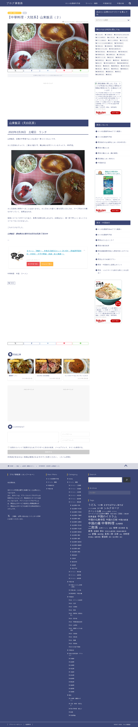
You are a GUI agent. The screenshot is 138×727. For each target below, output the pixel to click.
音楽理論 (73, 715)
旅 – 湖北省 (73, 637)
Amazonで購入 (47, 264)
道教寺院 (100, 71)
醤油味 (110, 71)
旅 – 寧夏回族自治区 (76, 621)
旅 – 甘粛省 (73, 606)
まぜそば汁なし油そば (122, 34)
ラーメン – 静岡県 (75, 578)
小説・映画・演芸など (76, 704)
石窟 (99, 68)
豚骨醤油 (125, 68)
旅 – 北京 (73, 603)
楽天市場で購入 (33, 264)
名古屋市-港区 (76, 538)
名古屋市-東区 (76, 535)
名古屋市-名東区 (77, 522)
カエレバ (37, 260)
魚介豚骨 (100, 74)
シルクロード (122, 37)
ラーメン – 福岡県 (75, 575)
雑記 (17, 466)
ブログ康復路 (14, 3)
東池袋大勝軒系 (123, 63)
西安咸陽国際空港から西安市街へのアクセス (113, 252)
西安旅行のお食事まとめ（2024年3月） (112, 142)
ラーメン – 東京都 (75, 571)
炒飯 (107, 66)
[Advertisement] (48, 100)
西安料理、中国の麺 (76, 593)
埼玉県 (72, 668)
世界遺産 (119, 46)
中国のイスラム (102, 48)
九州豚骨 (111, 54)
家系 (117, 60)
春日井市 (74, 561)
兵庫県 (72, 665)
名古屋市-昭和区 (77, 532)
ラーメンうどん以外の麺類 (104, 43)
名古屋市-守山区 (77, 528)
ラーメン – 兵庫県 (75, 492)
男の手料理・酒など (76, 708)
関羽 (119, 71)
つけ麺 (109, 34)
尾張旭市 (74, 555)
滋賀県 (72, 685)
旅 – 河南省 (73, 633)
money (71, 478)
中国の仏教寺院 (116, 48)
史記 (111, 57)
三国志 (100, 46)
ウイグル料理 (101, 37)
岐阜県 (72, 678)
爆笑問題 (116, 66)
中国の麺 (123, 51)
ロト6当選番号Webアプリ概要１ (110, 131)
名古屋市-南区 (76, 518)
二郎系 (121, 54)
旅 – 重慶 (73, 640)
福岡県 (72, 688)
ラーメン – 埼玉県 (75, 495)
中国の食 (120, 3)
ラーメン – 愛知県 (75, 502)
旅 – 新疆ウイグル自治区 (76, 629)
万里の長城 (119, 43)
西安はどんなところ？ (106, 240)
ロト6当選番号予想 (72, 3)
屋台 (99, 63)
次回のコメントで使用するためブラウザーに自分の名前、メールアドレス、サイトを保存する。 (47, 447)
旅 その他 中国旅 (75, 646)
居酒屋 (125, 60)
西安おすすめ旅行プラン (107, 259)
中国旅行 (71, 596)
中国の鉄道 (112, 51)
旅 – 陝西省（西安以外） (76, 614)
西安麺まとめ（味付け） (107, 158)
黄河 (109, 74)
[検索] (127, 479)
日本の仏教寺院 (110, 63)
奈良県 (72, 675)
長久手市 (74, 568)
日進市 (74, 558)
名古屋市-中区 (76, 505)
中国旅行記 (107, 3)
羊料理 (115, 68)
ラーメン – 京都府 (75, 488)
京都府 (72, 658)
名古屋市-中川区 (77, 508)
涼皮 (99, 66)
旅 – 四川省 (73, 618)
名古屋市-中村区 (77, 512)
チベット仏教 (101, 40)
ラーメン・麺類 (92, 3)
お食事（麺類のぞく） (14, 13)
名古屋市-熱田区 (77, 542)
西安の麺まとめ (103, 148)
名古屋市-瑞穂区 (77, 545)
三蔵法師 (109, 46)
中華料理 (12, 283)
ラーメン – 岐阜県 (75, 498)
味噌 (119, 57)
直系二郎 (126, 66)
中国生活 (71, 650)
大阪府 (72, 672)
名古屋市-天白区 (77, 525)
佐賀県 (72, 662)
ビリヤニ (124, 40)
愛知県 (72, 681)
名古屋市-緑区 (76, 548)
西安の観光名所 (103, 245)
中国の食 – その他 (75, 590)
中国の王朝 (101, 51)
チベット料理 (114, 40)
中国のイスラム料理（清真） (76, 585)
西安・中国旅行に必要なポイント (110, 265)
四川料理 (100, 60)
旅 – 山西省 (73, 625)
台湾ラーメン (101, 57)
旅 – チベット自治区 (76, 600)
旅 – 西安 (73, 610)
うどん (100, 34)
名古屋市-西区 (76, 551)
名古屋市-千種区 (77, 515)
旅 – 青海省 (73, 643)
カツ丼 (111, 37)
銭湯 (71, 712)
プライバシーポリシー (15, 724)
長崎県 (72, 691)
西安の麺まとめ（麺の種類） (108, 153)
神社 (107, 68)
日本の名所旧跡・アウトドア (76, 654)
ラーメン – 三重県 (75, 485)
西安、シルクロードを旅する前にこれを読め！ (113, 271)
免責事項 (28, 724)
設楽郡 (74, 565)
